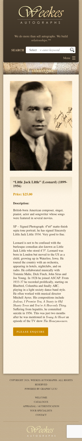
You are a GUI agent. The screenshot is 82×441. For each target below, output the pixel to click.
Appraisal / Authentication (41, 406)
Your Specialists (41, 410)
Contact (41, 414)
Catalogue (41, 401)
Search (17, 50)
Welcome (41, 397)
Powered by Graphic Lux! (41, 388)
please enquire (31, 331)
